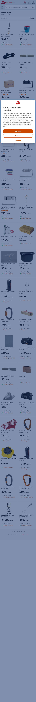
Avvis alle (18, 135)
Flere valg (18, 140)
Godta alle (18, 131)
